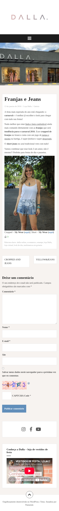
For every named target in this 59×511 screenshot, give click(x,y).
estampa (40, 242)
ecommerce (31, 242)
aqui (27, 232)
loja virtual (8, 245)
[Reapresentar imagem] (28, 383)
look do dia (18, 245)
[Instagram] (23, 429)
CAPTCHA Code (20, 395)
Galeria (36, 106)
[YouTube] (38, 429)
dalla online (21, 242)
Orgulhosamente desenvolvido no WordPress (21, 502)
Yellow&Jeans (45, 259)
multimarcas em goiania (33, 245)
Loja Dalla (27, 106)
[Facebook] (30, 429)
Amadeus (49, 502)
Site (4, 355)
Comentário (8, 291)
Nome (6, 327)
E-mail (6, 341)
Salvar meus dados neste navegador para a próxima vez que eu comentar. (29, 374)
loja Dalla (48, 242)
